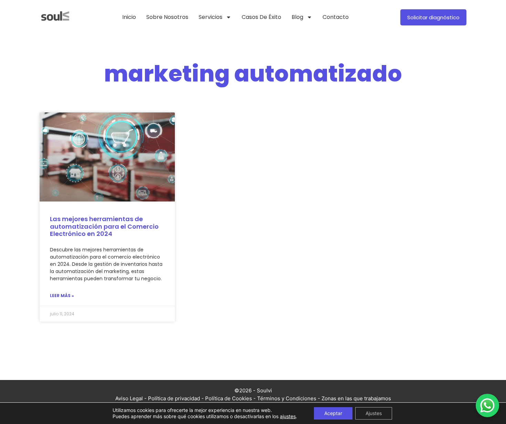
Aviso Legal (129, 398)
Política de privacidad (174, 398)
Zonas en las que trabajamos (356, 398)
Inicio (129, 17)
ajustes (288, 416)
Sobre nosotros (167, 17)
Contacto (336, 17)
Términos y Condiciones (286, 398)
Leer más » (62, 295)
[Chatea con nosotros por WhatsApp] (487, 405)
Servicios (210, 17)
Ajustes (374, 413)
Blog (297, 17)
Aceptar (333, 413)
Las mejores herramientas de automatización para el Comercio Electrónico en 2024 (104, 226)
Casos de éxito (261, 17)
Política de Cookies (228, 398)
